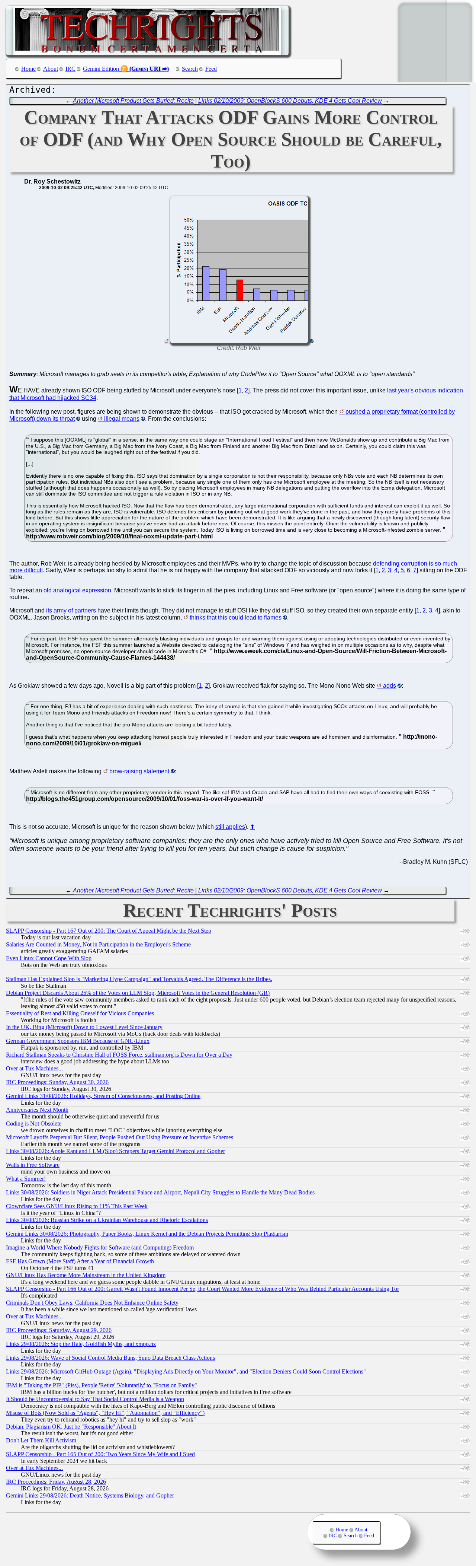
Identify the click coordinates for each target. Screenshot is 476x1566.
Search (190, 69)
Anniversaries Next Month (37, 1110)
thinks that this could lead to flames (236, 617)
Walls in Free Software (33, 1165)
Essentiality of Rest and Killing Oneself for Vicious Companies (80, 1013)
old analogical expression (77, 590)
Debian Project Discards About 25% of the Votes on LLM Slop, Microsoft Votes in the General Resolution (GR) (138, 993)
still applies (230, 827)
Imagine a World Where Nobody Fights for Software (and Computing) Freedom (100, 1247)
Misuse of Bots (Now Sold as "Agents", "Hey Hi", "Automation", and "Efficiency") (105, 1413)
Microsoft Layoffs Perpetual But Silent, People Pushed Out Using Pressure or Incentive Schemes (119, 1137)
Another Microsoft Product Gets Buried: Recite (133, 101)
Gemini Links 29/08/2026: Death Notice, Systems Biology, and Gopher (90, 1495)
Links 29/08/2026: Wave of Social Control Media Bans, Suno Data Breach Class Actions (110, 1358)
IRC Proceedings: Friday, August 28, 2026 (56, 1482)
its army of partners (71, 610)
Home (28, 69)
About (50, 69)
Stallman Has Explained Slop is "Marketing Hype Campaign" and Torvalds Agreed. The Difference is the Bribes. (139, 979)
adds (389, 685)
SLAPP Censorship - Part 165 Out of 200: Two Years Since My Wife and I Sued (100, 1454)
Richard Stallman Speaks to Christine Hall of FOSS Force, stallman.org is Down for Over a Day (119, 1054)
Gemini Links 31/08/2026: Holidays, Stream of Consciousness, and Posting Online (103, 1096)
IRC (70, 69)
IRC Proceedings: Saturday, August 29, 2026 (59, 1330)
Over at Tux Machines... (34, 1068)
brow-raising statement (139, 771)
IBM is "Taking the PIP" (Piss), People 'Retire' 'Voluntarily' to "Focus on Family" (101, 1385)
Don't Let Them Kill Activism (41, 1440)
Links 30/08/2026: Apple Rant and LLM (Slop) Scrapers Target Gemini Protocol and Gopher (115, 1151)
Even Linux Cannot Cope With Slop (48, 958)
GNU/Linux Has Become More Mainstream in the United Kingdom (85, 1275)
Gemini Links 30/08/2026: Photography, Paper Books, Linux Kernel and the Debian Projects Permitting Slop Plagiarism (147, 1234)
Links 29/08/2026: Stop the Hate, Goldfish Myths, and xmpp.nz (81, 1344)
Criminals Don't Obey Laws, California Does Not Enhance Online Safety (92, 1302)
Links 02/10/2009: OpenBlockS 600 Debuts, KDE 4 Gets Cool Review (290, 101)
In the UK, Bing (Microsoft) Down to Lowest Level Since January (84, 1027)
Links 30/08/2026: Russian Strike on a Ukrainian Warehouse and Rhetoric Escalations (107, 1220)
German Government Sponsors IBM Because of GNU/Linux (77, 1041)
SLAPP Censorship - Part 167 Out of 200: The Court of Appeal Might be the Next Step (108, 930)
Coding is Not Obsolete (33, 1123)
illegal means (121, 419)
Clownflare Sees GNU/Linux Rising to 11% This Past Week (77, 1206)
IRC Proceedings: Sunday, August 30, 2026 (57, 1082)
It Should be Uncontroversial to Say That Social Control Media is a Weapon (95, 1399)
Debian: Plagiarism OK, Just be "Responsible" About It (71, 1426)
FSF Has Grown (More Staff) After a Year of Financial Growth (80, 1261)
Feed (211, 69)
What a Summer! (26, 1178)
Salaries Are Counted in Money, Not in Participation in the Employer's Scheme (98, 944)
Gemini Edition (101, 69)
